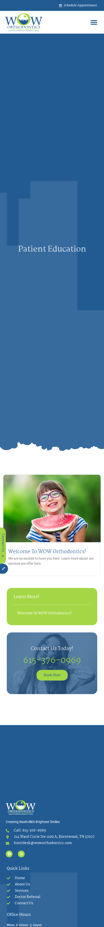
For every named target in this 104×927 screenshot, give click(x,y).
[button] (93, 22)
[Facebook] (9, 854)
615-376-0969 (52, 660)
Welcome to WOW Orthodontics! (47, 552)
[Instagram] (21, 854)
